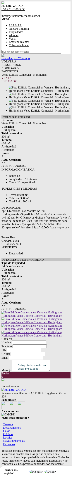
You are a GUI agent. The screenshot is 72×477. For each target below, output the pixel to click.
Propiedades (16, 32)
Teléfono (6, 346)
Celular (5, 353)
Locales (7, 437)
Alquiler (13, 35)
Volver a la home (19, 45)
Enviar (5, 373)
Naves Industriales (14, 440)
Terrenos (8, 424)
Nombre (6, 342)
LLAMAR (15, 25)
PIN (3, 350)
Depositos (9, 444)
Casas (6, 430)
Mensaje (6, 370)
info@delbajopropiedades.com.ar (20, 15)
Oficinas (8, 434)
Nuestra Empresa (19, 28)
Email (4, 357)
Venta (12, 38)
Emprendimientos (19, 41)
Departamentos (12, 427)
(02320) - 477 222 (15, 389)
